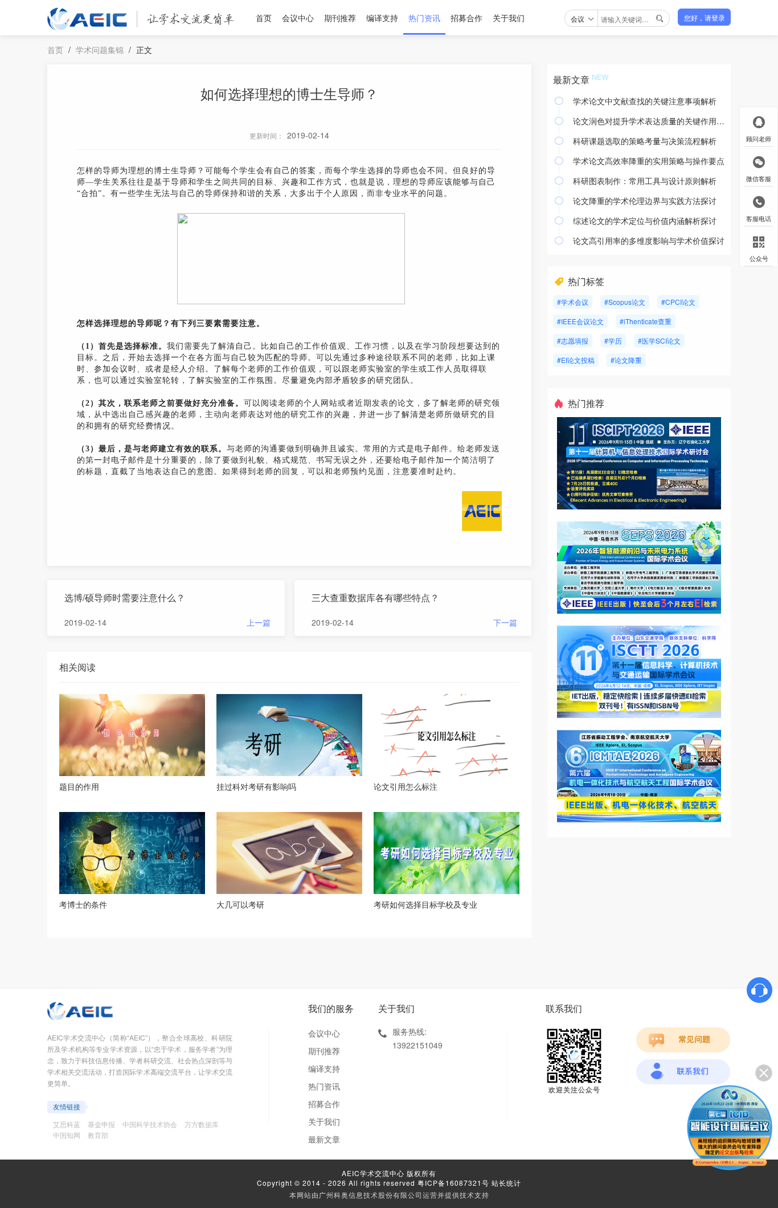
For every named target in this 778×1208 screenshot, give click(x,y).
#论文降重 (626, 360)
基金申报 (101, 1124)
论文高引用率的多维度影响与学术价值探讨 (648, 240)
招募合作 (466, 17)
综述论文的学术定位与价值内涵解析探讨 (644, 220)
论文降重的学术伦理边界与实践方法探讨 (644, 200)
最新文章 (324, 1139)
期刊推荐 (340, 17)
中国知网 (66, 1135)
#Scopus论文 (624, 302)
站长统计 (506, 1182)
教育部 (98, 1135)
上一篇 (259, 622)
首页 (264, 17)
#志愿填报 (572, 340)
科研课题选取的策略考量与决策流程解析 (644, 140)
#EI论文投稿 (576, 360)
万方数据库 (202, 1124)
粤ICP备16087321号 (453, 1182)
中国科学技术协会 (149, 1124)
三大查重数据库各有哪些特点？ (375, 597)
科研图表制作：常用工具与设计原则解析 (644, 180)
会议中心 (298, 17)
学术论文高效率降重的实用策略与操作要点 (648, 160)
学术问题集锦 (100, 49)
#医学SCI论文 (659, 340)
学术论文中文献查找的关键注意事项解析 (644, 101)
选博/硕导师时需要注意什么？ (124, 597)
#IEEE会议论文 (580, 321)
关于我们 (509, 17)
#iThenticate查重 (645, 321)
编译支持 (382, 17)
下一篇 (505, 622)
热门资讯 (424, 17)
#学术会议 (572, 302)
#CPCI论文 (678, 302)
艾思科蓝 (66, 1124)
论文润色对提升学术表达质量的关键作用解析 (649, 120)
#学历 (613, 340)
